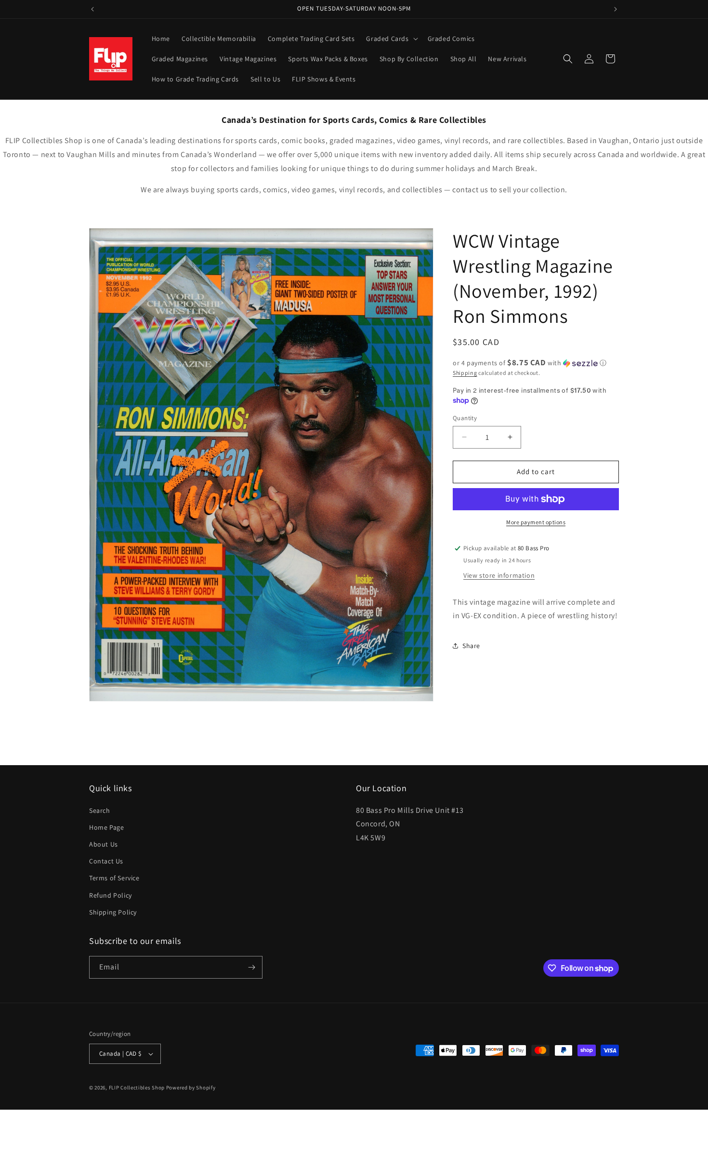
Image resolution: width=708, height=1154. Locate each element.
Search (99, 810)
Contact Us (106, 861)
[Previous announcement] (92, 9)
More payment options (535, 522)
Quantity (465, 418)
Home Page (106, 827)
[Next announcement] (615, 9)
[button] (390, 38)
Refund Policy (110, 895)
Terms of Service (114, 878)
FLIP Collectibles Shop (137, 1087)
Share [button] (471, 645)
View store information (499, 575)
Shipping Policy (113, 912)
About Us (103, 844)
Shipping (465, 372)
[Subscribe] (251, 967)
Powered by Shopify (191, 1087)
